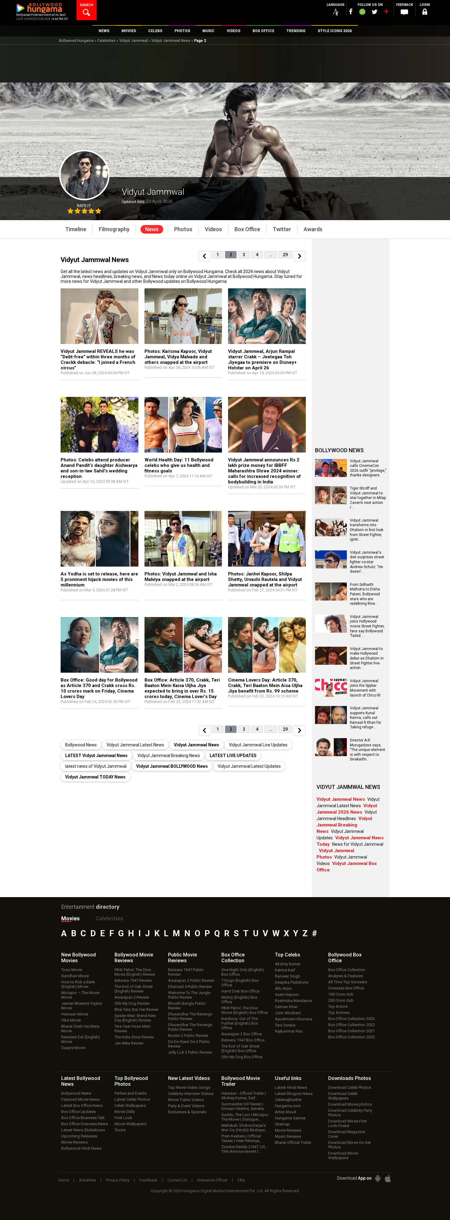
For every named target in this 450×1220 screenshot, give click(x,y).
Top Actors (338, 1006)
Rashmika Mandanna (293, 1000)
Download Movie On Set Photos (349, 1144)
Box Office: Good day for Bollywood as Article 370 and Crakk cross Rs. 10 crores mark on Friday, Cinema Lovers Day (99, 688)
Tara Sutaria (285, 1025)
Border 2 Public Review (188, 1035)
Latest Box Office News (82, 1105)
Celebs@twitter (288, 1099)
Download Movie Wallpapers (343, 1155)
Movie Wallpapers (130, 1124)
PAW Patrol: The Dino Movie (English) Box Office (244, 1010)
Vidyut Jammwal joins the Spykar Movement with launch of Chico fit (365, 688)
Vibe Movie (71, 1020)
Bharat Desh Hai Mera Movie (80, 1028)
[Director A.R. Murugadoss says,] (331, 754)
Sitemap (282, 1124)
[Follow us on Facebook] (351, 11)
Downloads (349, 1078)
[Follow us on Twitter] (374, 11)
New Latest (189, 1078)
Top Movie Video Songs (189, 1087)
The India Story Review (134, 1037)
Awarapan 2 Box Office (241, 1034)
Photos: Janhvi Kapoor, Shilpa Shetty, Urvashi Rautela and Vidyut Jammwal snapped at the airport (265, 579)
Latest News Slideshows (83, 1130)
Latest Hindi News (291, 1087)
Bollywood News (76, 1093)
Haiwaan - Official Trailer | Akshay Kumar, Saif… (243, 1095)
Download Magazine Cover (346, 1134)
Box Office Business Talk (83, 1117)
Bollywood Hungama (76, 41)
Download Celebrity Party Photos (350, 1112)
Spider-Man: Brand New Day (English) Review (135, 1017)
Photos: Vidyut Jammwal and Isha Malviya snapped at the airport (180, 576)
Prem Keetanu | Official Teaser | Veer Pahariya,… (242, 1138)
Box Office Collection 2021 (351, 1031)
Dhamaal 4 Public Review (190, 986)
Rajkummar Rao (289, 1031)
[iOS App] (388, 1178)
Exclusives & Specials (187, 1112)
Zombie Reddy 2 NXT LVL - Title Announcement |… (244, 1149)
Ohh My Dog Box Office (241, 1057)
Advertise (87, 1180)
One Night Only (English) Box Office (242, 972)
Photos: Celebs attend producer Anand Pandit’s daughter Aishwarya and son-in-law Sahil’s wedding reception (99, 468)
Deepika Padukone (291, 982)
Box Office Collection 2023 (351, 1018)
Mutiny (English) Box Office (239, 999)
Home (63, 1180)
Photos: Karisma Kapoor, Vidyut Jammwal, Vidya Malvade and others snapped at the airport (178, 357)
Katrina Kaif (285, 970)
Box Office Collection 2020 (351, 1037)
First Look (123, 1117)
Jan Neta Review (129, 1043)
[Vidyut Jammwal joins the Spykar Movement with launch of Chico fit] (331, 695)
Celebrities (106, 41)
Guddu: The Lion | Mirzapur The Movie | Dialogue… (244, 1117)
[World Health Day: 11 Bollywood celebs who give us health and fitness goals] (183, 426)
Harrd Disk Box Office (240, 991)
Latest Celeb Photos (132, 1099)
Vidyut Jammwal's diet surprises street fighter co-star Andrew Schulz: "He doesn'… (367, 562)
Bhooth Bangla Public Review (187, 1005)
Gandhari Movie (75, 976)
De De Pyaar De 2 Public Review (189, 1043)
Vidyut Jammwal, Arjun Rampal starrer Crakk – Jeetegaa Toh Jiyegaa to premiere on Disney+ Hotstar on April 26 (262, 360)
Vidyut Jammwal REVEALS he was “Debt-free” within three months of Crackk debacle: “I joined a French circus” (98, 360)
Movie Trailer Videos (186, 1099)
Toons (120, 1130)
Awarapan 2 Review (131, 997)
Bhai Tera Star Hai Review (136, 1009)
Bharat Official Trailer (293, 1142)
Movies (70, 918)
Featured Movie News (80, 1099)
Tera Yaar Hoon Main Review (132, 1028)
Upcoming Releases (79, 1136)
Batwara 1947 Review (133, 980)
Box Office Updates (78, 1111)
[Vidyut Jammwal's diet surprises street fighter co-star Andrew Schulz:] (331, 566)
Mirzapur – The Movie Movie (80, 995)
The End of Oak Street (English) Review (133, 988)
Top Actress (339, 1012)
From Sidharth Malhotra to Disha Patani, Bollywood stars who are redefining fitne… (365, 594)
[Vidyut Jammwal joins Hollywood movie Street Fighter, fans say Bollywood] (331, 630)
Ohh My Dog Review (132, 1003)
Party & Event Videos (186, 1106)
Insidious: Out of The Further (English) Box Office (239, 1023)
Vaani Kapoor (287, 994)
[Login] (424, 13)
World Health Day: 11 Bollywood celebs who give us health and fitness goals (178, 465)
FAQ (241, 1180)
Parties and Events (130, 1093)
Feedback (148, 1180)
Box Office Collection (346, 969)
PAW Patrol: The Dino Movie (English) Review (134, 972)
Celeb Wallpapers (130, 1105)
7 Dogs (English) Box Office (239, 982)
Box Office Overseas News (84, 1124)
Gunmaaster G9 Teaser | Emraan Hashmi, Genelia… (244, 1106)
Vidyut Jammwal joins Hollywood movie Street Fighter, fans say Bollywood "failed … (367, 626)
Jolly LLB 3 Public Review (190, 1052)
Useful (288, 1078)
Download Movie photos (350, 1104)
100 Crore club (341, 994)
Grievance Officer (212, 1180)
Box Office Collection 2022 (351, 1024)
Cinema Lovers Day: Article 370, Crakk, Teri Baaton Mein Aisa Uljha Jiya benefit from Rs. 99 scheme (265, 685)
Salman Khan (286, 1006)
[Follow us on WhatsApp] (362, 13)
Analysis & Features (345, 976)
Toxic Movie (71, 969)
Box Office (233, 957)
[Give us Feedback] (404, 12)
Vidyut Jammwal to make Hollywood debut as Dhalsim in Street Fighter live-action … (367, 658)
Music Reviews (288, 1136)
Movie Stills (124, 1111)
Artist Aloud (285, 1112)
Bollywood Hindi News (81, 1148)
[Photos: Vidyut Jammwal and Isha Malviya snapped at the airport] (183, 540)
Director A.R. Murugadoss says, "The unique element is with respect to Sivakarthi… (367, 749)
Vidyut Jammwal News (171, 41)
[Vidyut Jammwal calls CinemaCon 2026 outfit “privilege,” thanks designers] (331, 475)
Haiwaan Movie (74, 1014)
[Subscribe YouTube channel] (386, 13)
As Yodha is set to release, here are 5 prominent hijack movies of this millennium (99, 579)
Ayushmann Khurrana (293, 1019)
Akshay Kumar (287, 964)
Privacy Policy (117, 1180)
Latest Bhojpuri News (294, 1093)
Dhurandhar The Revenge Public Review (190, 1016)
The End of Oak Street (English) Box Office (240, 1048)
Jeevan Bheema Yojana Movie (81, 1005)
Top (287, 955)
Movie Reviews (74, 1142)
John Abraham (288, 1013)
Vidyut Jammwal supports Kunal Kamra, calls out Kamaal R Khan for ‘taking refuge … (365, 717)
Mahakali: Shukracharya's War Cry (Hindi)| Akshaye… (244, 1127)
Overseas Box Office (346, 988)
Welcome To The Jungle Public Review (189, 995)
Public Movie (182, 957)
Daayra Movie (73, 1047)
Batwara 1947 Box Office (242, 1040)
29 (285, 254)
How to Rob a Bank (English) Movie (78, 984)
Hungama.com (288, 1106)
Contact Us (177, 1180)
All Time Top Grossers (347, 982)
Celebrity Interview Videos (190, 1093)
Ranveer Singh (287, 976)
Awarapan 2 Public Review (191, 980)
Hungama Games (290, 1118)
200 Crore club (341, 1000)
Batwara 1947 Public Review (186, 972)
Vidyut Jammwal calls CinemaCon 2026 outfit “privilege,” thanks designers (368, 468)
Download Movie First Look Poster (347, 1123)
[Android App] (378, 1178)
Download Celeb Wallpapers (343, 1095)
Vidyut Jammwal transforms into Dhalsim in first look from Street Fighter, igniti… (366, 530)
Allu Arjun (283, 988)
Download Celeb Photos (349, 1087)
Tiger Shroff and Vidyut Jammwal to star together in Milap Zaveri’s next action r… (368, 497)
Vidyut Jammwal (133, 41)
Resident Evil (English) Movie (80, 1039)
